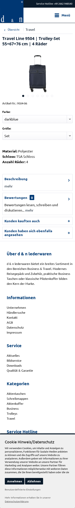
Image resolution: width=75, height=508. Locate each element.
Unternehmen (16, 307)
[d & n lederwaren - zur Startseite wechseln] (11, 3)
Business (13, 408)
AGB (10, 322)
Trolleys (12, 413)
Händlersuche (16, 312)
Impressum (14, 332)
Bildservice (14, 360)
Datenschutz (15, 327)
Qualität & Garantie (20, 370)
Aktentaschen (16, 393)
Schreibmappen (17, 398)
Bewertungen (15, 197)
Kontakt (12, 317)
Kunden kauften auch (22, 221)
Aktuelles (13, 355)
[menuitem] (62, 15)
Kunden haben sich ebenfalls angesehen (28, 233)
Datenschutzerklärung (16, 501)
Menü (66, 15)
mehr (8, 186)
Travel (11, 418)
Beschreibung (16, 179)
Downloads (14, 365)
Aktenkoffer (15, 403)
